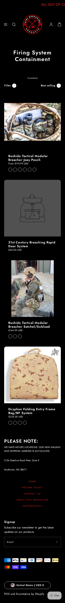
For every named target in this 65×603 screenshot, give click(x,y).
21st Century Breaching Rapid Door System (31, 244)
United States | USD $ (30, 585)
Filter (7, 85)
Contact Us (32, 493)
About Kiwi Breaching (32, 499)
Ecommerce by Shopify (30, 594)
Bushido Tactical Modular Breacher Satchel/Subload (29, 325)
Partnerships (32, 505)
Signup (9, 522)
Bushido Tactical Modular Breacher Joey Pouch (28, 158)
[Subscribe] (57, 542)
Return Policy (32, 487)
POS (7, 594)
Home (32, 481)
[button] (5, 24)
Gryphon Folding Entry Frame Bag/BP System (31, 411)
